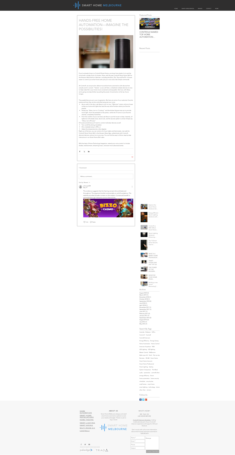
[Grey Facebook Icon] (81, 444)
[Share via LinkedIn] (89, 151)
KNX (153, 346)
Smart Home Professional (146, 364)
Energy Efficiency (144, 341)
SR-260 (147, 358)
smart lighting (143, 387)
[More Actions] (132, 187)
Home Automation (144, 343)
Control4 (148, 335)
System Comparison (145, 369)
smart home (151, 384)
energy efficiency (144, 375)
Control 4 (142, 335)
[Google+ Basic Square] (146, 400)
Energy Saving (154, 341)
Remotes (141, 358)
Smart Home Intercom (145, 361)
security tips (149, 381)
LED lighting (151, 349)
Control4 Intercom (144, 338)
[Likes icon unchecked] (84, 222)
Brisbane (148, 332)
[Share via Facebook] (80, 151)
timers (158, 387)
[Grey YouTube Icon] (89, 444)
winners (149, 390)
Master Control (143, 352)
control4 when (155, 372)
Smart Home (154, 358)
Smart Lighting (143, 367)
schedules (142, 381)
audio (141, 372)
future (152, 375)
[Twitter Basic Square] (143, 400)
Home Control (155, 343)
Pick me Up (156, 355)
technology (152, 387)
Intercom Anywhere (145, 346)
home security (155, 378)
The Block (155, 369)
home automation (144, 378)
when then (142, 390)
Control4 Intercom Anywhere (142, 420)
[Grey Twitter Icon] (85, 444)
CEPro (153, 332)
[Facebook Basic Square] (140, 400)
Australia (141, 332)
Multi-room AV (143, 355)
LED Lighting (143, 349)
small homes (143, 384)
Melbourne (152, 352)
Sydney (151, 367)
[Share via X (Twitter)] (84, 151)
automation (147, 372)
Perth (150, 355)
